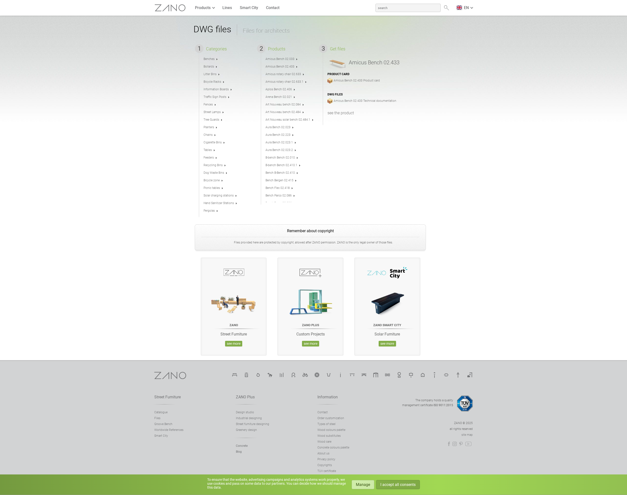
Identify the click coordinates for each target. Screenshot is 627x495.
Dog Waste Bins (214, 172)
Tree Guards (211, 119)
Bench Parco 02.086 (278, 195)
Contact (272, 7)
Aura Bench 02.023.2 (279, 150)
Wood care (324, 441)
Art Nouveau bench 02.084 (283, 104)
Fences (208, 104)
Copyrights (324, 465)
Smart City (249, 7)
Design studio (245, 412)
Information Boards (216, 89)
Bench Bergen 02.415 (279, 180)
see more (234, 344)
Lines (227, 7)
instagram (454, 444)
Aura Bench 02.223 (277, 135)
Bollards (209, 66)
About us (323, 453)
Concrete (242, 446)
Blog (239, 451)
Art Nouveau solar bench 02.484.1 (287, 119)
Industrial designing (249, 418)
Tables (208, 150)
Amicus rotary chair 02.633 (283, 74)
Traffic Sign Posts (215, 97)
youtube (468, 444)
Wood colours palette (331, 430)
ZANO (170, 8)
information (327, 397)
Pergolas (209, 210)
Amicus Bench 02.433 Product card (357, 80)
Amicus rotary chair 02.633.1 (284, 81)
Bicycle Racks (212, 81)
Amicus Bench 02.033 (279, 59)
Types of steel (326, 424)
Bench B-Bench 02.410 (280, 172)
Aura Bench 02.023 (277, 127)
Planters (209, 127)
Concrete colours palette (333, 447)
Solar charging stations (219, 195)
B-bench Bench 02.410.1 (281, 165)
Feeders (209, 157)
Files (157, 418)
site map (467, 435)
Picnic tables (212, 188)
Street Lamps (212, 112)
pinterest (461, 444)
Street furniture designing (252, 424)
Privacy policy (326, 459)
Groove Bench (163, 424)
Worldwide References (168, 430)
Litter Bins (210, 74)
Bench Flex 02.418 (277, 188)
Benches (209, 59)
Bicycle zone (212, 180)
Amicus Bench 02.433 (279, 66)
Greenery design (246, 430)
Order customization (330, 418)
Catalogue (161, 412)
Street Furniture (167, 397)
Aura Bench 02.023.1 (279, 142)
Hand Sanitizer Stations (219, 203)
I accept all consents (398, 484)
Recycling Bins (213, 165)
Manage (363, 484)
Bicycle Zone (305, 375)
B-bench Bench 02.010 (280, 157)
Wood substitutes (329, 435)
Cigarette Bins (213, 142)
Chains (208, 135)
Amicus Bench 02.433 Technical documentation (365, 101)
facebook (449, 444)
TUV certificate (326, 471)
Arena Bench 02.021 (278, 97)
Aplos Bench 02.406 (278, 89)
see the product (340, 113)
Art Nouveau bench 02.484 (283, 112)
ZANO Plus (245, 397)
